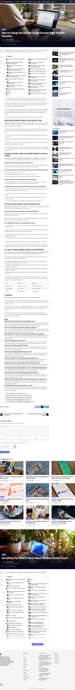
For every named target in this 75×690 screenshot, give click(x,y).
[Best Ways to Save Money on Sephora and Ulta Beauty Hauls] (37, 512)
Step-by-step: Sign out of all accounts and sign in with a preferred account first (16, 69)
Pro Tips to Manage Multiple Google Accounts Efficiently (15, 89)
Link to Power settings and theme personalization (14, 602)
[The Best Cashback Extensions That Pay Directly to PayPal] (63, 490)
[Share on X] (9, 44)
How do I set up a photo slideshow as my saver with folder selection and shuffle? (37, 604)
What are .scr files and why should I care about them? (37, 587)
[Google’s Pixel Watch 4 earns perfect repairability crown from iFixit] (55, 149)
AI (59, 73)
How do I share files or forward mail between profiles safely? (36, 87)
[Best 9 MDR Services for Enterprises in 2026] (55, 78)
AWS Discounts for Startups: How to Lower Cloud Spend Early (19, 395)
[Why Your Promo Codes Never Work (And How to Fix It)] (11, 468)
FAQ (8, 94)
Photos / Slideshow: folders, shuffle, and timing (15, 607)
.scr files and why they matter (14, 586)
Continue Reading (37, 644)
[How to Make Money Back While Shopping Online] (37, 490)
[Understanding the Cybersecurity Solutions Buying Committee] (55, 154)
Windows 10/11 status (13, 627)
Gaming (24, 661)
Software (25, 674)
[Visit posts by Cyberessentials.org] (3, 40)
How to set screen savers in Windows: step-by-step (15, 589)
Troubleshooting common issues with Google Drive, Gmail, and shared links (16, 76)
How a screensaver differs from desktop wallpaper (15, 583)
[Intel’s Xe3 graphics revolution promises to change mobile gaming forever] (55, 138)
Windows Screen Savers (11, 615)
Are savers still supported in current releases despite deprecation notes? (36, 626)
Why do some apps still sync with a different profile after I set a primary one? (37, 90)
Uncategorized (64, 172)
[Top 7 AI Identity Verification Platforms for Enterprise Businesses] (55, 72)
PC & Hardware (61, 139)
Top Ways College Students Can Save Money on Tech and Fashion (62, 522)
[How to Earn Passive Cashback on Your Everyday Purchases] (11, 512)
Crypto (60, 95)
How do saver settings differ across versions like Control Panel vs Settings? (36, 623)
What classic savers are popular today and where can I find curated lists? (37, 632)
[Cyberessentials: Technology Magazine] (6, 1)
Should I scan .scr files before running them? (36, 619)
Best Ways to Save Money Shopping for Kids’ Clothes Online (18, 399)
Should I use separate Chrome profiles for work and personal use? (37, 80)
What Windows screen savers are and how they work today (15, 580)
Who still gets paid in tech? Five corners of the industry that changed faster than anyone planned (66, 60)
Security (60, 68)
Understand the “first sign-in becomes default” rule (15, 66)
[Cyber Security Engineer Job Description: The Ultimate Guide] (55, 132)
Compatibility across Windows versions (14, 623)
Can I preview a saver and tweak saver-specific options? (36, 597)
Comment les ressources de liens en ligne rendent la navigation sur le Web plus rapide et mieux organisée (67, 53)
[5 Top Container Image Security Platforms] (55, 89)
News (63, 150)
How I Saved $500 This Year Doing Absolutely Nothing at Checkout (19, 401)
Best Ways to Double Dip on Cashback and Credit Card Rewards (19, 397)
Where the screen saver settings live (15, 625)
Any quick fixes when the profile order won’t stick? (37, 94)
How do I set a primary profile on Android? (38, 71)
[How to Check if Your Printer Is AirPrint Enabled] (55, 176)
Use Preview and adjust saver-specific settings (15, 599)
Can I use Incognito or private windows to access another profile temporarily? (37, 84)
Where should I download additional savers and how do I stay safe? (37, 616)
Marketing (25, 664)
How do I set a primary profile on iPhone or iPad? (37, 74)
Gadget (60, 150)
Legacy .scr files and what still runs (15, 629)
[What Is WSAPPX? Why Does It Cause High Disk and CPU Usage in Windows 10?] (55, 165)
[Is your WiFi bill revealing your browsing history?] (55, 160)
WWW (60, 56)
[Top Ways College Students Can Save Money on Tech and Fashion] (63, 512)
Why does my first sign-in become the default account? (37, 60)
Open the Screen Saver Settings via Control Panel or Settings (16, 592)
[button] (55, 1)
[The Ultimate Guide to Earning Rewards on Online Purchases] (37, 468)
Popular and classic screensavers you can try (15, 631)
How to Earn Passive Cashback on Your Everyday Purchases (10, 522)
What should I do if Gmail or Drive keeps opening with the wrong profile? (36, 66)
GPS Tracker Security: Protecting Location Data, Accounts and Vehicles (44, 670)
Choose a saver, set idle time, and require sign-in (15, 595)
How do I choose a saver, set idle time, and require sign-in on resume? (37, 594)
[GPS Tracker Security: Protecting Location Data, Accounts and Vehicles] (55, 67)
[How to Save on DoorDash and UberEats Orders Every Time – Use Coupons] (63, 468)
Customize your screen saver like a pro (14, 604)
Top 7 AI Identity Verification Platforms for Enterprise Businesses (45, 675)
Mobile (24, 666)
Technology (61, 62)
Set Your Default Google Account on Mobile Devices (14, 79)
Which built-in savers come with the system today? (37, 613)
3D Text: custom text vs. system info (15, 610)
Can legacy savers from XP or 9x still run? (38, 628)
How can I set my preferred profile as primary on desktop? (36, 63)
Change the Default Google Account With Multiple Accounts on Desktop (14, 63)
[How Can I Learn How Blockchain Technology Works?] (55, 94)
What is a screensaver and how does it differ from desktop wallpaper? (37, 584)
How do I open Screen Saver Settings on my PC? (37, 591)
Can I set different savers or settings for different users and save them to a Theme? (37, 610)
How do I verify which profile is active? (37, 69)
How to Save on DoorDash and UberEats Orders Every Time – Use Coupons (63, 477)
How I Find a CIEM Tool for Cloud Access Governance (16, 393)
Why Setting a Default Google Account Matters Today (15, 60)
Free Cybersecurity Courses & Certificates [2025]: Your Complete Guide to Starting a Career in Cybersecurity (66, 182)
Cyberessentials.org (9, 39)
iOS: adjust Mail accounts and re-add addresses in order (14, 86)
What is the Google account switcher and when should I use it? (37, 77)
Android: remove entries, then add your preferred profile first (15, 83)
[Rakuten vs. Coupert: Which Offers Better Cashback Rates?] (11, 490)
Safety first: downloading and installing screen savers (15, 618)
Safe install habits (11, 621)
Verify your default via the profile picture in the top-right (16, 73)
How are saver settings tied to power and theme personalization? (37, 601)
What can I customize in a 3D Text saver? (38, 606)
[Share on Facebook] (6, 44)
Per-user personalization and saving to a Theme (15, 613)
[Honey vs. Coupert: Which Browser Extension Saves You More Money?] (55, 171)
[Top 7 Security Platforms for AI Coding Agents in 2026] (55, 83)
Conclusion (9, 92)
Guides (4, 29)
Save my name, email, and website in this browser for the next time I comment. (15, 442)
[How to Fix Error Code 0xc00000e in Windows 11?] (55, 143)
